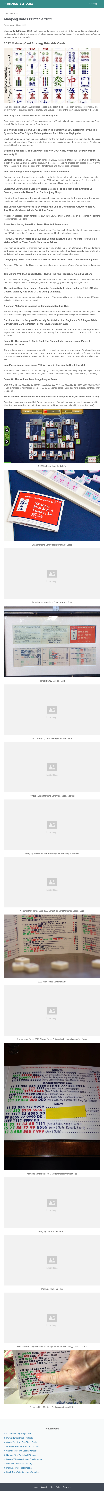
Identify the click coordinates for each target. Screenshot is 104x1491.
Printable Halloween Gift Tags (19, 1463)
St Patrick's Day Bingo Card (18, 1433)
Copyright (67, 1487)
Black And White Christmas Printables (23, 1472)
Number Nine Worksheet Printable (21, 1455)
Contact (44, 1487)
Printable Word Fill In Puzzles (19, 1468)
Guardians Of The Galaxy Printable (21, 1451)
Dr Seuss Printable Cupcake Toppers (22, 1446)
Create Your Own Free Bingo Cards (21, 1442)
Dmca (35, 1487)
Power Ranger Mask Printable (19, 1438)
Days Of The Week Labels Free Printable (24, 1459)
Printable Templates (18, 3)
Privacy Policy (54, 1487)
